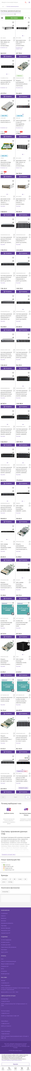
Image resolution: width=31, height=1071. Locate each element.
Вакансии (3, 918)
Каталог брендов (5, 928)
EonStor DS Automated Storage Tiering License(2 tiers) (22, 623)
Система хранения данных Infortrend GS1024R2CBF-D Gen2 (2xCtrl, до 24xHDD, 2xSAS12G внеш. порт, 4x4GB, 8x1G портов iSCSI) (6, 316)
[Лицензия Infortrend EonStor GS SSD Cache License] (8, 685)
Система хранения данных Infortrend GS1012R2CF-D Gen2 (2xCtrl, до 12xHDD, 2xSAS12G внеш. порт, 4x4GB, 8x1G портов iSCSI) (21, 316)
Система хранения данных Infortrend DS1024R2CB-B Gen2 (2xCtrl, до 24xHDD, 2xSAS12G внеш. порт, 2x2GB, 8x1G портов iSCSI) (6, 393)
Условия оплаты (5, 942)
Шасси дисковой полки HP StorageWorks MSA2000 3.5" (21, 123)
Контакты (3, 920)
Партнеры (4, 925)
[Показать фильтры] (29, 17)
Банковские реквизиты (7, 923)
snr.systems (4, 971)
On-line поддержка (6, 940)
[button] (29, 17)
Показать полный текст (9, 854)
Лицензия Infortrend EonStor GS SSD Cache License (6, 699)
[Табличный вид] (2, 17)
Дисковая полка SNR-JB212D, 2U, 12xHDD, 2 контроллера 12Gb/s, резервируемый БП (22, 43)
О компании (4, 913)
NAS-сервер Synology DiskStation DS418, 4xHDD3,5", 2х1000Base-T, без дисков (21, 661)
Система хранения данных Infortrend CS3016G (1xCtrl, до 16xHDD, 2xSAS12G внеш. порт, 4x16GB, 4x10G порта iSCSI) (6, 470)
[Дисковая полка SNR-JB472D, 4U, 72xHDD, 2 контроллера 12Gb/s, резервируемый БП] (8, 186)
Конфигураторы (5, 973)
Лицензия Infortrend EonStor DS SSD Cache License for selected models (22, 700)
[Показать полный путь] (3, 6)
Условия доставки (6, 944)
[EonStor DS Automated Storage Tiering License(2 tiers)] (23, 608)
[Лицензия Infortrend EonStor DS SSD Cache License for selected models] (23, 685)
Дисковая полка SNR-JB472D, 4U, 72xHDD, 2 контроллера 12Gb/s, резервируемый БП (6, 201)
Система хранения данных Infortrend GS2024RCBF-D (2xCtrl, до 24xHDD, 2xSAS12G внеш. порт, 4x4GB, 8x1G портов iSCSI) (21, 278)
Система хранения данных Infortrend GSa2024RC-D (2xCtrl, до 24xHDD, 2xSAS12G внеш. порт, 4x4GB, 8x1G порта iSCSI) (6, 240)
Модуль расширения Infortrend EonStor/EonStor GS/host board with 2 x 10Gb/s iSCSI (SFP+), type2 (6, 661)
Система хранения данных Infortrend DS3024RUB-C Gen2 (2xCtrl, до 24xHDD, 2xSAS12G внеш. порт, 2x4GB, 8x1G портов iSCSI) (6, 355)
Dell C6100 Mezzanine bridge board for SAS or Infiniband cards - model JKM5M (6, 163)
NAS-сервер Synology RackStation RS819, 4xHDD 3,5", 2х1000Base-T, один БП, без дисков (6, 546)
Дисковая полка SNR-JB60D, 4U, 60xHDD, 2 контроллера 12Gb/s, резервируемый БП (22, 201)
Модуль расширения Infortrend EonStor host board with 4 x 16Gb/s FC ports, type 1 (6, 585)
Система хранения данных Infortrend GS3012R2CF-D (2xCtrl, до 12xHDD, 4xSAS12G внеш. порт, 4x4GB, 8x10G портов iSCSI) (6, 278)
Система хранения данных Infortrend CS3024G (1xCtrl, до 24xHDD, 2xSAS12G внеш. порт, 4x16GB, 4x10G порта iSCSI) (21, 431)
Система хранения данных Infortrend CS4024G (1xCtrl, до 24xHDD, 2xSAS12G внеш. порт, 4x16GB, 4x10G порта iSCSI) (21, 393)
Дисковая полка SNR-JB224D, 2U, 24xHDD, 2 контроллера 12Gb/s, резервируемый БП (6, 43)
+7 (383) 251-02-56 (5, 1023)
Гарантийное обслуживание (8, 947)
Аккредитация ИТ (5, 933)
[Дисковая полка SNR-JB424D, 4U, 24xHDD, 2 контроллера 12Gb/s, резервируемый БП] (23, 146)
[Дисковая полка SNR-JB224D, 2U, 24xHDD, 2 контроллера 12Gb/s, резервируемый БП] (8, 28)
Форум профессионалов (7, 964)
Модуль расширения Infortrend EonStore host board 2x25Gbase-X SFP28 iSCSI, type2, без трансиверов (21, 83)
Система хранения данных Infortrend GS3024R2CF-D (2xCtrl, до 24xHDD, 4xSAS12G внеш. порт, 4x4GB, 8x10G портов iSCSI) (21, 240)
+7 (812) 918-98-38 (5, 1034)
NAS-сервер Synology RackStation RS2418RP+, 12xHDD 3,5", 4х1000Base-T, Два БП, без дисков (21, 585)
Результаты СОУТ (5, 930)
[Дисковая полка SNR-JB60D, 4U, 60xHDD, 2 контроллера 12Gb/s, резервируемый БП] (23, 186)
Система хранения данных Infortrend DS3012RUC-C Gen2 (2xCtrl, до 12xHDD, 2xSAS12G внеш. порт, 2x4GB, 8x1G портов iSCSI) (21, 355)
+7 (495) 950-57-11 (5, 983)
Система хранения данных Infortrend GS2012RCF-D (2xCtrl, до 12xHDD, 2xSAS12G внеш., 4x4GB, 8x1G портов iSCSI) (6, 508)
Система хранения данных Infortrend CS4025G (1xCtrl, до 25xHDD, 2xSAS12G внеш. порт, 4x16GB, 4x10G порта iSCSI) (6, 431)
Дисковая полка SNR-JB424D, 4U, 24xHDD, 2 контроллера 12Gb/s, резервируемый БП (22, 163)
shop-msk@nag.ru (5, 985)
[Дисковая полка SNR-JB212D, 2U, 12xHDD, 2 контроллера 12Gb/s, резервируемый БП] (23, 28)
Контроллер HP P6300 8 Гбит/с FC (6, 121)
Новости (3, 916)
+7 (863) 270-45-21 (5, 1013)
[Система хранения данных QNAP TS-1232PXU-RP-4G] (8, 66)
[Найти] (26, 2)
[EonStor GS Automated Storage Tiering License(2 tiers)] (8, 608)
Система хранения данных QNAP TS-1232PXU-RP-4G (6, 82)
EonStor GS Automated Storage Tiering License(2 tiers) (6, 623)
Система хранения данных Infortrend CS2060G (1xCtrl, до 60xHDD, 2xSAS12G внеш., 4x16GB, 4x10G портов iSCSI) (22, 470)
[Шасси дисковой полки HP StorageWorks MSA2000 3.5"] (23, 106)
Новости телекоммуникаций (8, 961)
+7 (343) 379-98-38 (5, 1001)
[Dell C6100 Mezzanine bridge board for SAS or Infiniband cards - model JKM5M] (8, 146)
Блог (2, 959)
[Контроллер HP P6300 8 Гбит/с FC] (8, 106)
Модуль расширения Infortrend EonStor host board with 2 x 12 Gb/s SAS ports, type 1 (21, 546)
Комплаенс (4, 949)
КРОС (2, 968)
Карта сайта (4, 952)
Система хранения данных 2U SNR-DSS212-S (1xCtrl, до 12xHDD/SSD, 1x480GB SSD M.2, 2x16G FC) (22, 778)
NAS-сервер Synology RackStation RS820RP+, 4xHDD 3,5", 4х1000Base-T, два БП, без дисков (21, 508)
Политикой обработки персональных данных (12, 1060)
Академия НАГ (5, 966)
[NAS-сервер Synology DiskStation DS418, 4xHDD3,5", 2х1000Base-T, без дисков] (23, 646)
